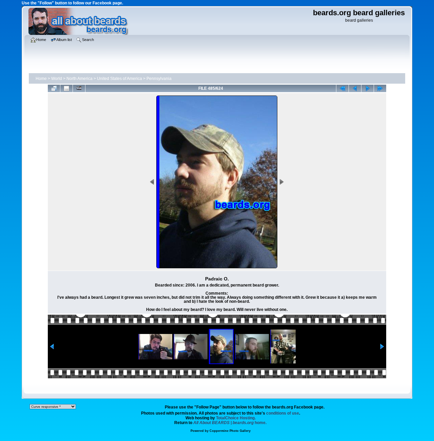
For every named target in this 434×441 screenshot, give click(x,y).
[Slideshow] (79, 88)
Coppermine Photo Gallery (230, 431)
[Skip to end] (380, 88)
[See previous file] (355, 88)
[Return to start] (342, 88)
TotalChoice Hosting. (236, 418)
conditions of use (282, 413)
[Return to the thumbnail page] (54, 88)
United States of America (119, 78)
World (56, 78)
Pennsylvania (159, 78)
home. (230, 422)
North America (79, 78)
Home (41, 78)
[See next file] (367, 88)
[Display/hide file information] (66, 88)
